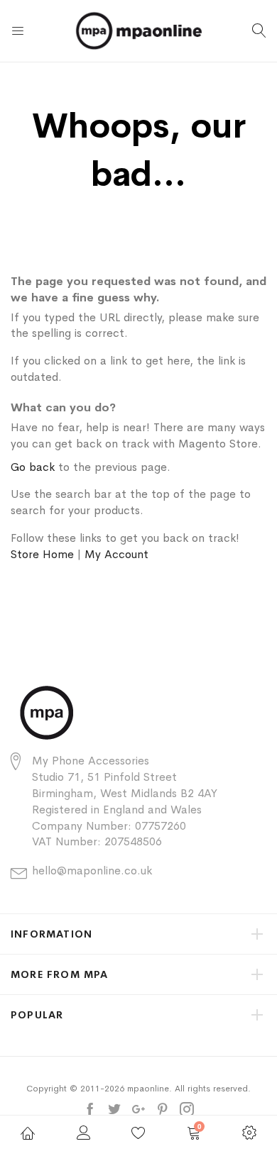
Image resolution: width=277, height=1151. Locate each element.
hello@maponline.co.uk (92, 870)
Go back (33, 467)
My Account (116, 554)
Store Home (42, 554)
